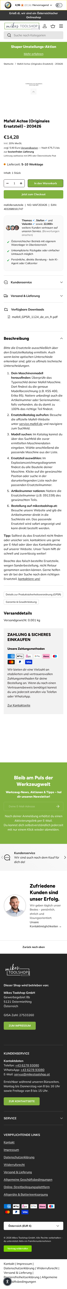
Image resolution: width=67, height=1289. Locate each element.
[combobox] (33, 35)
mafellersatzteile (13, 205)
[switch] (59, 5)
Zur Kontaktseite (18, 705)
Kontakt (9, 1142)
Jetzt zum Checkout (33, 194)
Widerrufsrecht (14, 1164)
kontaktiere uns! (29, 579)
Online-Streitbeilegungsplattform (27, 1187)
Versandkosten (29, 147)
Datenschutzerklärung (19, 1157)
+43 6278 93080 (27, 1065)
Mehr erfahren (33, 54)
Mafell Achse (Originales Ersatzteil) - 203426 (40, 63)
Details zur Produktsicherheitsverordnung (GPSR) (33, 594)
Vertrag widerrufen (17, 1248)
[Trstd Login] (61, 4)
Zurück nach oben (34, 947)
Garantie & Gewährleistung (21, 601)
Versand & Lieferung (18, 1172)
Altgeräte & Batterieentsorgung (26, 1194)
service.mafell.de (31, 424)
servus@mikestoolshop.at (32, 1074)
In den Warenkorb (45, 183)
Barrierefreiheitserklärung (21, 1277)
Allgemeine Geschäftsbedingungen (28, 1179)
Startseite (9, 63)
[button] (53, 26)
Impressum (11, 1150)
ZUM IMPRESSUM (20, 1025)
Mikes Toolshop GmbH (23, 1237)
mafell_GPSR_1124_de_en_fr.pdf (35, 317)
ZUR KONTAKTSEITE (22, 1101)
